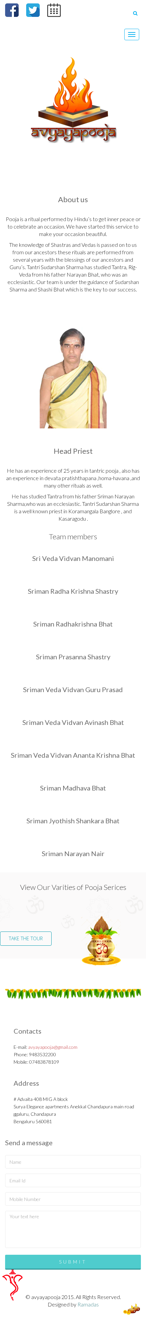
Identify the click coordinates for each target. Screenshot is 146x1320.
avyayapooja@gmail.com (52, 1047)
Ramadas (88, 1304)
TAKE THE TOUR (26, 938)
